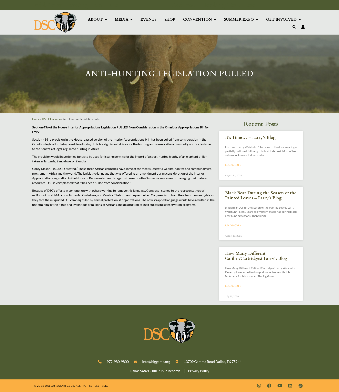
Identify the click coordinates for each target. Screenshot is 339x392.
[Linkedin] (290, 385)
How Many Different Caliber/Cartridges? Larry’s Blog (256, 256)
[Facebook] (269, 385)
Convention (197, 19)
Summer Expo (239, 19)
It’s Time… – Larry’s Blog (250, 137)
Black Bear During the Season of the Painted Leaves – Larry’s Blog (260, 195)
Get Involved (281, 19)
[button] (294, 27)
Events (148, 19)
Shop (169, 19)
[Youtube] (279, 385)
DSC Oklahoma (51, 119)
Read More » (233, 165)
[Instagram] (259, 385)
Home (36, 119)
